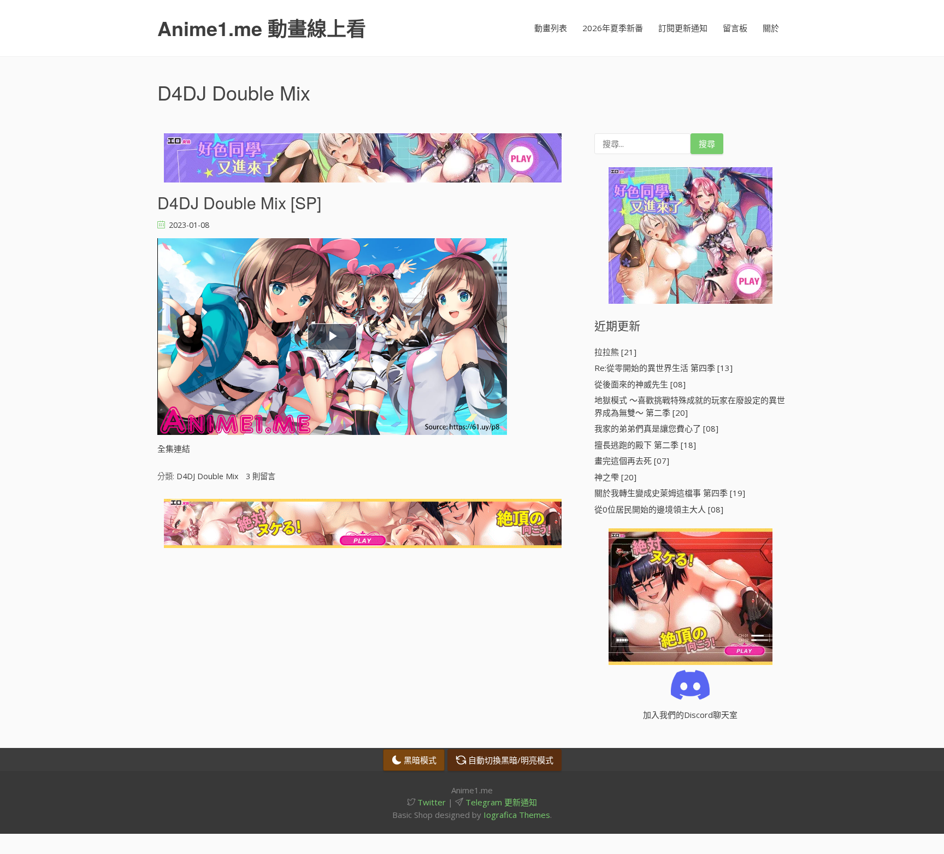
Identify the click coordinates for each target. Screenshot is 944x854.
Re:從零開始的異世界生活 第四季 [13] (663, 367)
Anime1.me (261, 28)
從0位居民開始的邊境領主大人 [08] (658, 509)
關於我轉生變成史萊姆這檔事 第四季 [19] (669, 492)
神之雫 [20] (615, 477)
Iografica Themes (516, 814)
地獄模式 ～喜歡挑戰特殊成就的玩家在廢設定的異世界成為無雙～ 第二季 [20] (689, 406)
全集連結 (173, 448)
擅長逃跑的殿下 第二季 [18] (645, 444)
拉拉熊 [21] (615, 351)
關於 (771, 27)
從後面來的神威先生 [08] (640, 384)
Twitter (430, 802)
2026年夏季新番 (612, 27)
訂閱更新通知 (682, 27)
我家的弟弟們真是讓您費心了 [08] (656, 428)
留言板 (735, 27)
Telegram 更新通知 (500, 802)
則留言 (260, 476)
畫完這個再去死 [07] (631, 460)
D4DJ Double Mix (207, 476)
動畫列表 (550, 27)
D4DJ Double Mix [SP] (239, 202)
